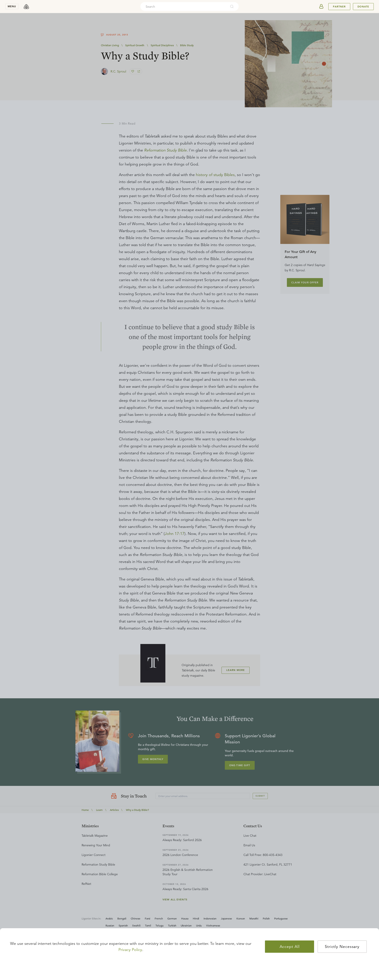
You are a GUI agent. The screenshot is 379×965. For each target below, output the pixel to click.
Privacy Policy (130, 949)
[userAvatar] (321, 6)
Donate (363, 6)
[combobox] (183, 6)
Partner (339, 6)
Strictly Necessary (342, 946)
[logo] (26, 6)
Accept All (290, 946)
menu (12, 6)
